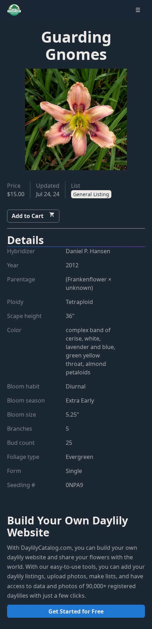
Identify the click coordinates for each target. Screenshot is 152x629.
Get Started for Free (76, 611)
